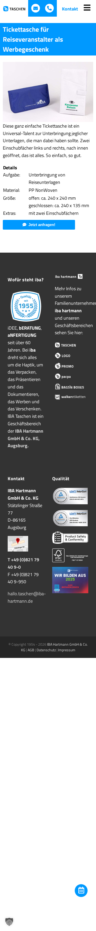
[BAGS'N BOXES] (70, 387)
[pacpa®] (70, 376)
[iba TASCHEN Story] (26, 291)
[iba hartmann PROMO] (70, 366)
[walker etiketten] (70, 397)
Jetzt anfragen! (41, 224)
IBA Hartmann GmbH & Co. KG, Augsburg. (25, 438)
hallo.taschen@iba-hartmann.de (27, 597)
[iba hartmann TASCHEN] (70, 345)
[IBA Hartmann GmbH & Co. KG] (70, 277)
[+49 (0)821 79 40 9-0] (49, 8)
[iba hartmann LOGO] (70, 356)
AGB (31, 650)
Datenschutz (46, 650)
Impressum (66, 650)
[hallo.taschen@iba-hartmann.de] (35, 8)
